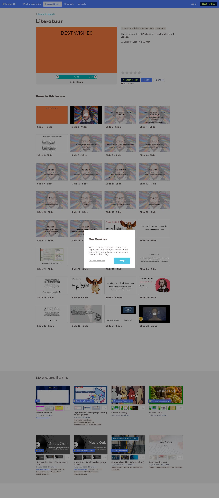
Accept (121, 261)
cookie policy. (102, 254)
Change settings (97, 260)
